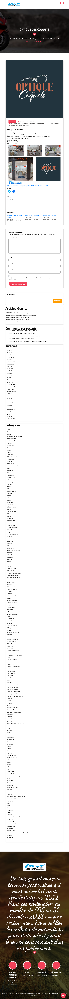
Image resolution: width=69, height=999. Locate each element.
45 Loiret (9, 530)
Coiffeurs (9, 716)
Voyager (9, 840)
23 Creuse (9, 479)
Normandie (47, 123)
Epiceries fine (10, 737)
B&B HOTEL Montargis (11, 322)
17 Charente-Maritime (13, 466)
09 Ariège (9, 448)
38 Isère (9, 514)
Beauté (9, 678)
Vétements (10, 837)
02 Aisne (9, 432)
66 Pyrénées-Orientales (13, 577)
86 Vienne (9, 623)
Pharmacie (10, 801)
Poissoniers (10, 810)
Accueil (12, 39)
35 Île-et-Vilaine (11, 507)
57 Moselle (10, 557)
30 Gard (9, 495)
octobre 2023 (10, 389)
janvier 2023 (10, 403)
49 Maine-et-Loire (12, 539)
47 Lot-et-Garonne (12, 534)
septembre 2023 (11, 391)
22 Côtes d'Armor (11, 477)
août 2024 (10, 366)
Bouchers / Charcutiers (13, 691)
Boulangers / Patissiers (13, 694)
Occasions (10, 789)
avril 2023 (9, 400)
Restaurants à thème (13, 824)
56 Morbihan (10, 555)
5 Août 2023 (12, 121)
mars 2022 (9, 405)
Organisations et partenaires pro (16, 796)
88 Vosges (9, 628)
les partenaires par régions (28, 39)
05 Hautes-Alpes (11, 438)
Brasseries (10, 698)
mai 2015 (9, 416)
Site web (10, 270)
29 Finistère (10, 493)
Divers (8, 732)
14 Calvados (10, 459)
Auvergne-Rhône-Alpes (13, 666)
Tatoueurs (10, 828)
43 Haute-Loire (11, 525)
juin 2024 (9, 371)
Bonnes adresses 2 (12, 687)
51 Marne (9, 543)
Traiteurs (9, 835)
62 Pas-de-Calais (11, 568)
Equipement (10, 739)
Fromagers (10, 744)
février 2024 (10, 380)
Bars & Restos (11, 671)
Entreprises (10, 735)
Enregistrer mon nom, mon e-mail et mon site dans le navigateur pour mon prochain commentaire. (31, 278)
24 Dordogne (10, 482)
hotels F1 (9, 769)
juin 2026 (9, 350)
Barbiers (9, 669)
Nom (10, 258)
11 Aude (9, 452)
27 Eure (9, 489)
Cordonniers (10, 726)
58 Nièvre (9, 559)
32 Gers (9, 500)
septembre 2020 (11, 409)
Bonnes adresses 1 (12, 685)
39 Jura (9, 516)
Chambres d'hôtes (12, 710)
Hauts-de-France (12, 758)
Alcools (9, 653)
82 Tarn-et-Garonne (12, 614)
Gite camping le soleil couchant (25, 338)
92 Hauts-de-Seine (12, 637)
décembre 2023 (11, 384)
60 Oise (9, 564)
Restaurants (10, 821)
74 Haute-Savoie (11, 596)
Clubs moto (10, 714)
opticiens (53, 123)
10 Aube (9, 450)
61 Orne (9, 566)
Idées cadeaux (11, 771)
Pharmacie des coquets (49, 216)
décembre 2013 (11, 419)
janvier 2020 (10, 414)
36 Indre (9, 509)
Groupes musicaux (12, 755)
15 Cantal (9, 461)
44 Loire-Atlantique (12, 527)
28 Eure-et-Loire (11, 491)
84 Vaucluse (10, 618)
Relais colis (10, 819)
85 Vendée (10, 621)
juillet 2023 (10, 396)
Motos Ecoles (10, 780)
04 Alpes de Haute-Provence (15, 436)
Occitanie (9, 792)
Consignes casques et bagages (15, 723)
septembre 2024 (11, 364)
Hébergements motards (14, 760)
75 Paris (9, 598)
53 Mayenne (10, 548)
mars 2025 (9, 359)
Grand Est (9, 753)
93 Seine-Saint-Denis (13, 639)
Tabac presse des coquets (32, 216)
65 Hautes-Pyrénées (12, 575)
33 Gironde (10, 502)
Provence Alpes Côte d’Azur (15, 817)
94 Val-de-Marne (11, 641)
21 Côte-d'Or (10, 475)
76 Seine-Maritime (49, 39)
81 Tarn (9, 612)
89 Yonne (9, 630)
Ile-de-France (11, 773)
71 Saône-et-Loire (12, 589)
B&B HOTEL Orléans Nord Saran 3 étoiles (17, 317)
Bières (8, 680)
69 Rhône (9, 584)
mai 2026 (9, 352)
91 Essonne (10, 634)
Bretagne (9, 701)
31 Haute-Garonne (12, 498)
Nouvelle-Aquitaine (12, 787)
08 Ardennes (10, 445)
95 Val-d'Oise (10, 644)
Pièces (8, 803)
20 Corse (9, 473)
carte (8, 705)
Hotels (9, 764)
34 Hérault (10, 505)
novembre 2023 (11, 387)
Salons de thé (11, 826)
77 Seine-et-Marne (12, 603)
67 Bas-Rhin (10, 580)
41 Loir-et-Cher (11, 520)
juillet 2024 (10, 368)
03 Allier (9, 434)
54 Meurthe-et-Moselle (13, 550)
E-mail (10, 264)
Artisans (9, 657)
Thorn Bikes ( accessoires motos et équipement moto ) (31, 341)
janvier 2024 (10, 382)
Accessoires (10, 646)
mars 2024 (10, 377)
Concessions (10, 719)
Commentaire (12, 238)
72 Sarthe (9, 591)
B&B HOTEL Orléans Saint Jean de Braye (17, 313)
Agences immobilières (13, 650)
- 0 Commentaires (29, 121)
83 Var (8, 616)
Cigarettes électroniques (14, 712)
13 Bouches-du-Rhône (13, 457)
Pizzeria (9, 808)
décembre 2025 (11, 357)
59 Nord (9, 562)
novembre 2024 (11, 362)
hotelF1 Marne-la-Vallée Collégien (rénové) (28, 330)
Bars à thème (11, 673)
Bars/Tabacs (10, 675)
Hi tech (9, 762)
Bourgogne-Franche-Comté (15, 696)
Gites (8, 751)
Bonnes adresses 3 (25, 123)
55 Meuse (9, 552)
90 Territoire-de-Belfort (13, 632)
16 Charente (10, 464)
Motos (8, 778)
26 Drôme (9, 486)
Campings (9, 703)
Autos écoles (10, 664)
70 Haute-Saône (11, 587)
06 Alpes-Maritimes (12, 441)
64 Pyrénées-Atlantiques (14, 573)
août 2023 (9, 393)
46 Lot (8, 532)
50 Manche (10, 541)
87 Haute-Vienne (12, 625)
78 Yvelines (10, 605)
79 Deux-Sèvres (11, 607)
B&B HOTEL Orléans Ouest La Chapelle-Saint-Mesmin (20, 315)
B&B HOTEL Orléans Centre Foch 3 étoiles (17, 320)
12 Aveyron (10, 454)
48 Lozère (9, 536)
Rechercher (10, 295)
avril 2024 (9, 375)
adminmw (21, 121)
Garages (9, 746)
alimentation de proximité (14, 655)
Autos (8, 662)
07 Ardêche (10, 443)
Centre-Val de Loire (12, 707)
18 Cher (9, 468)
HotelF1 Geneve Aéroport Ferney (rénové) (28, 336)
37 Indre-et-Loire (11, 511)
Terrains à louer (11, 830)
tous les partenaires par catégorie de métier (19, 833)
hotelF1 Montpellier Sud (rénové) (25, 333)
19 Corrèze (10, 470)
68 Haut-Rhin (11, 582)
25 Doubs (9, 484)
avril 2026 (9, 355)
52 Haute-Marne (11, 546)
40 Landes (10, 518)
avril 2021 (9, 407)
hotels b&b (10, 767)
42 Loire (9, 523)
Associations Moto (12, 660)
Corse (8, 728)
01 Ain (8, 429)
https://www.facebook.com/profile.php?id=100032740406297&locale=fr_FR (27, 186)
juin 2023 (9, 398)
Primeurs (9, 814)
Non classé (10, 783)
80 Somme (10, 609)
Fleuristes (9, 742)
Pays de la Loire (11, 799)
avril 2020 (9, 412)
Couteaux (9, 730)
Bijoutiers (9, 682)
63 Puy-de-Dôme (11, 571)
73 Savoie (9, 593)
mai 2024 (9, 373)
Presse (9, 812)
